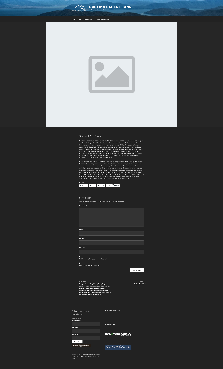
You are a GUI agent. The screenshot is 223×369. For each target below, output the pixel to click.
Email (81, 238)
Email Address (76, 320)
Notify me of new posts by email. (89, 265)
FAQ (80, 19)
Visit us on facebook (112, 310)
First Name (75, 327)
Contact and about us (103, 19)
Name (81, 229)
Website (82, 248)
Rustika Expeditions (110, 7)
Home (73, 19)
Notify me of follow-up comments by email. (93, 259)
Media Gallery (88, 19)
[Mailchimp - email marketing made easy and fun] (81, 347)
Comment (83, 206)
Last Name (75, 334)
